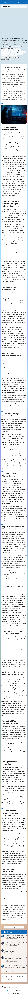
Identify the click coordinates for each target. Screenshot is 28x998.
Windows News (15, 938)
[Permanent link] (19, 129)
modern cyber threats (5, 52)
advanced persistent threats (8, 46)
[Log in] (18, 2)
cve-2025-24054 (18, 46)
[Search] (26, 2)
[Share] (24, 65)
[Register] (21, 2)
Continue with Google (15, 993)
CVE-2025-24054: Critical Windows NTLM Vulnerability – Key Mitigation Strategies (14, 943)
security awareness (19, 53)
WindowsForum (6, 42)
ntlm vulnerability (22, 52)
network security (14, 52)
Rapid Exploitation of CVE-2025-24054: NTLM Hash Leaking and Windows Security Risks (15, 967)
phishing (12, 53)
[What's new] (23, 2)
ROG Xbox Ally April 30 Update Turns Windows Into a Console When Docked (14, 936)
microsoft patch (17, 50)
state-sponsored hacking (6, 57)
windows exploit (15, 57)
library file (11, 50)
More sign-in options (14, 996)
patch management (5, 53)
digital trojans (10, 48)
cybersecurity (4, 48)
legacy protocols (4, 50)
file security (17, 48)
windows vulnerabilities (5, 59)
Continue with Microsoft (15, 990)
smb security (14, 55)
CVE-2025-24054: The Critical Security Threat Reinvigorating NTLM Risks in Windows (13, 958)
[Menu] (2, 2)
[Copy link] (26, 65)
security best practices (5, 55)
